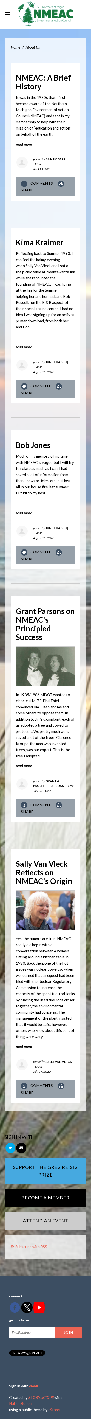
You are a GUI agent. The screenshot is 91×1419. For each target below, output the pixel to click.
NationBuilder (21, 1403)
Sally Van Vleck (59, 1062)
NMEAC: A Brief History (43, 82)
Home (15, 47)
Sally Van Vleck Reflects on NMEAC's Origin (44, 872)
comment (37, 805)
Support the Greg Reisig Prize (45, 1171)
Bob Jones (33, 445)
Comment (40, 386)
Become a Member (45, 1197)
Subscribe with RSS (31, 1246)
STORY (41, 1397)
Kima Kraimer (39, 242)
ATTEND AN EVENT (46, 1220)
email (33, 1386)
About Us (33, 47)
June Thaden (56, 362)
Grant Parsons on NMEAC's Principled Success (45, 624)
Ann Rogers (55, 159)
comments (38, 183)
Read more (24, 144)
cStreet (54, 1409)
